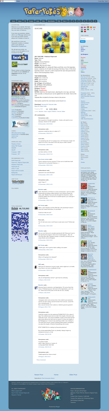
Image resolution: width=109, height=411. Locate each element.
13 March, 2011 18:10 (44, 280)
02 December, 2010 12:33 (45, 184)
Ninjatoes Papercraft (16, 164)
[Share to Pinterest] (56, 109)
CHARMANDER (92, 269)
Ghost (82, 136)
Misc (43, 21)
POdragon (83, 65)
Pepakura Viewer (16, 144)
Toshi (12, 109)
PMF (39, 264)
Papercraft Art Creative (17, 170)
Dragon (83, 126)
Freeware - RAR (15, 152)
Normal (83, 143)
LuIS (12, 116)
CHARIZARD (91, 183)
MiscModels (51, 21)
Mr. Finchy (41, 205)
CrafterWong (14, 117)
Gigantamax (84, 107)
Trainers (83, 117)
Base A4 (37, 106)
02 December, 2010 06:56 (45, 144)
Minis (82, 94)
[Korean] (94, 29)
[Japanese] (91, 29)
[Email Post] (46, 109)
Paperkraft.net (15, 166)
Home (13, 21)
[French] (85, 27)
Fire (82, 133)
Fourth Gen (84, 81)
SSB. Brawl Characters (87, 118)
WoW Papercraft (15, 160)
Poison (83, 144)
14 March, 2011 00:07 (44, 292)
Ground (83, 139)
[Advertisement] (56, 368)
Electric (83, 128)
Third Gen (83, 80)
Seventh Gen (84, 86)
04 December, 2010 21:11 (45, 259)
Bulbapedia (14, 172)
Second (59, 111)
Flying (82, 135)
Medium (54, 111)
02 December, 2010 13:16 (45, 200)
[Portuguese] (88, 29)
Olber (12, 114)
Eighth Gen (84, 88)
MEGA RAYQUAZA (91, 226)
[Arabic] (82, 31)
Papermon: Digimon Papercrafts (20, 162)
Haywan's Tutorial (16, 395)
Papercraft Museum (16, 174)
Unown (83, 115)
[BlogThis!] (51, 109)
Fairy (82, 130)
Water (63, 111)
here (64, 101)
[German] (88, 27)
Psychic (83, 146)
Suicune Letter (53, 104)
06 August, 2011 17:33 (44, 307)
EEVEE (90, 241)
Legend (49, 111)
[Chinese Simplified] (85, 31)
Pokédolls (83, 93)
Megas (83, 106)
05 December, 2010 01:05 (45, 270)
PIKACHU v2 (91, 198)
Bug (82, 123)
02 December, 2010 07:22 (45, 154)
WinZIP (13, 150)
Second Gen (84, 78)
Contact (31, 21)
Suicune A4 (44, 104)
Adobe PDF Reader (16, 146)
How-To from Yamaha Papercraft (20, 393)
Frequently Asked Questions (88, 170)
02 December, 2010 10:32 (45, 165)
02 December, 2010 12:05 (45, 174)
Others (83, 72)
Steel (82, 149)
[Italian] (94, 27)
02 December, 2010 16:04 (45, 225)
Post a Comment (41, 360)
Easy (82, 48)
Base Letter (43, 106)
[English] (82, 27)
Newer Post (38, 375)
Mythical (83, 112)
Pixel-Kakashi (84, 62)
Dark (82, 125)
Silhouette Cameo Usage (18, 132)
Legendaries (84, 110)
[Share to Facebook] (55, 109)
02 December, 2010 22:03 (45, 240)
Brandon (41, 111)
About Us (13, 137)
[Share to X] (53, 109)
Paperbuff (83, 68)
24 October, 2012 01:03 (44, 334)
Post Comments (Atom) (48, 378)
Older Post (73, 375)
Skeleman (14, 111)
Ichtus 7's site (15, 168)
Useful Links (14, 136)
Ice (82, 141)
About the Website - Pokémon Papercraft (91, 256)
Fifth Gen (83, 83)
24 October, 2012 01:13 (44, 347)
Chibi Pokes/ (84, 96)
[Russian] (85, 29)
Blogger (58, 406)
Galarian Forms (85, 102)
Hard (45, 111)
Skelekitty (83, 67)
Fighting (83, 131)
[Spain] (91, 27)
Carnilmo (13, 113)
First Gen (83, 77)
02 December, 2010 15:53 (45, 214)
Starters (83, 101)
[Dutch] (82, 29)
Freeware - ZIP (15, 154)
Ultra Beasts (84, 114)
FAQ (59, 21)
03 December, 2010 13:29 (45, 249)
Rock (82, 147)
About (19, 21)
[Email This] (50, 109)
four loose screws (43, 159)
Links (37, 21)
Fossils (83, 109)
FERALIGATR (91, 297)
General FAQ (15, 134)
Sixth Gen (83, 85)
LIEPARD (90, 284)
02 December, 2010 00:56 (45, 124)
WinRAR (13, 148)
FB (25, 21)
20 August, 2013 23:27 (44, 356)
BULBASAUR (91, 211)
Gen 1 (65, 21)
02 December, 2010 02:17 (45, 133)
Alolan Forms (84, 104)
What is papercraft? (16, 390)
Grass (82, 138)
